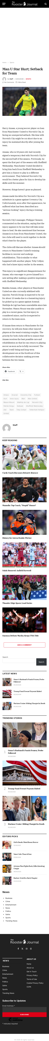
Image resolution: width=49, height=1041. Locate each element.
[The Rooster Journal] (24, 4)
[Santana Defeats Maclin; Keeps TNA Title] (24, 619)
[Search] (45, 4)
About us (30, 968)
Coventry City (26, 395)
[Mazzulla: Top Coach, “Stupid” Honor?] (24, 489)
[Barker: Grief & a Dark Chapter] (6, 881)
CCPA (29, 987)
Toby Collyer (21, 410)
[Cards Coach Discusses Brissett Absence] (24, 457)
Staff (11, 79)
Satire (7, 914)
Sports (28, 79)
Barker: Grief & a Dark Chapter (25, 878)
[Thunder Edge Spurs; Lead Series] (24, 587)
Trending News (11, 921)
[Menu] (3, 4)
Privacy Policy (32, 975)
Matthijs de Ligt (23, 402)
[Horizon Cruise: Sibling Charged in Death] (6, 706)
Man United (32, 399)
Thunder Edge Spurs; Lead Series (17, 603)
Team (12, 410)
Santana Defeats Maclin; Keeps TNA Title (20, 635)
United (6, 413)
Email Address (8, 1006)
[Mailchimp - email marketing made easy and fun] (15, 1021)
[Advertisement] (24, 34)
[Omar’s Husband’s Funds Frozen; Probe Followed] (6, 682)
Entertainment (10, 905)
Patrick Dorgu (9, 406)
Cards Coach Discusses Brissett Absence (20, 473)
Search (5, 657)
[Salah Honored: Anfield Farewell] (24, 554)
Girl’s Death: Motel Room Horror (26, 842)
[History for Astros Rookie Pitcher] (24, 522)
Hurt (5, 399)
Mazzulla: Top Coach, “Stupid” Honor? (19, 505)
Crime (7, 901)
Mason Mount (9, 402)
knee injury (14, 399)
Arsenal (15, 395)
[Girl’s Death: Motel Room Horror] (6, 845)
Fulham (37, 395)
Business (8, 898)
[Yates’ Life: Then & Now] (6, 857)
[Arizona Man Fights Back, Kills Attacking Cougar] (6, 869)
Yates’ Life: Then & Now (23, 854)
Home (29, 964)
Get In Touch (32, 971)
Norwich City (37, 402)
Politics (8, 911)
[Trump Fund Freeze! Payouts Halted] (6, 694)
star (5, 410)
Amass (6, 395)
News (7, 908)
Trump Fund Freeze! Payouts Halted (28, 691)
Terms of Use (32, 979)
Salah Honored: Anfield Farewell (16, 570)
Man (23, 399)
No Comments (9, 82)
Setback (20, 406)
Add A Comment (24, 645)
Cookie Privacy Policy (35, 983)
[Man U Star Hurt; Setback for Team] (24, 101)
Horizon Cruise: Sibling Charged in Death (29, 703)
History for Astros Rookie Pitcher (17, 538)
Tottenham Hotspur (36, 410)
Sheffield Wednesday (34, 406)
